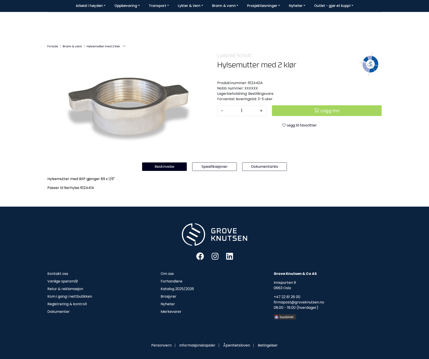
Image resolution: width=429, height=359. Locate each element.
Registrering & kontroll (67, 304)
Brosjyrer (169, 296)
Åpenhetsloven (236, 345)
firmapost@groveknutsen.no (299, 302)
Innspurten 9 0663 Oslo (285, 285)
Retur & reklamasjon (65, 288)
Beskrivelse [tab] (164, 166)
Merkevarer (171, 311)
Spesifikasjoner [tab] (215, 166)
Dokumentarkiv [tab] (264, 166)
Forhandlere (171, 281)
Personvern (161, 345)
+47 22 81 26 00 (287, 296)
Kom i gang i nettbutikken (69, 296)
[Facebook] (200, 256)
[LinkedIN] (229, 256)
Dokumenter (58, 311)
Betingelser (268, 345)
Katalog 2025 (172, 288)
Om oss (167, 273)
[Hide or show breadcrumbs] (124, 46)
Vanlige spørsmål (62, 281)
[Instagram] (215, 256)
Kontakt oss (57, 273)
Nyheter (168, 304)
